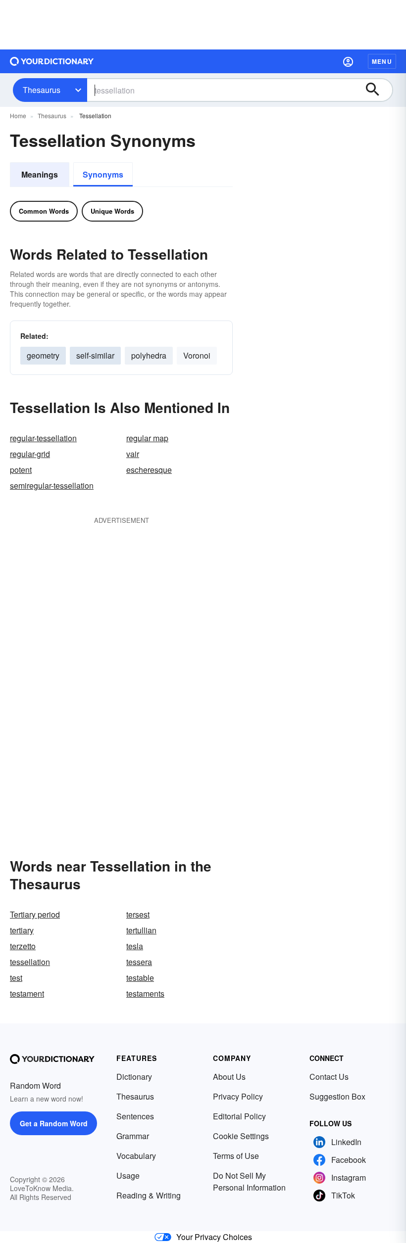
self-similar (95, 355)
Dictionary (134, 1076)
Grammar (132, 1136)
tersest (138, 914)
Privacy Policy (238, 1096)
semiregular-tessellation (52, 485)
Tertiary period (35, 914)
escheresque (149, 469)
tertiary (22, 930)
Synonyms (103, 174)
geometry (43, 355)
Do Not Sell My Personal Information (249, 1181)
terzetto (23, 946)
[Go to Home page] (52, 61)
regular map (147, 438)
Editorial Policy (239, 1116)
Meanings (39, 174)
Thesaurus (41, 89)
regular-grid (30, 454)
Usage (128, 1175)
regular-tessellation (43, 438)
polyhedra (148, 355)
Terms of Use (236, 1155)
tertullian (141, 930)
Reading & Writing (148, 1195)
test (16, 977)
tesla (134, 946)
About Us (229, 1076)
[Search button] (377, 90)
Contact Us (329, 1076)
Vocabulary (136, 1155)
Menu (382, 61)
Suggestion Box (337, 1096)
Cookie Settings (241, 1136)
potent (21, 469)
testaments (145, 993)
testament (27, 993)
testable (140, 977)
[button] (348, 61)
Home (18, 115)
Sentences (135, 1116)
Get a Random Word (54, 1123)
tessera (139, 961)
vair (132, 454)
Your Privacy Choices (214, 1237)
